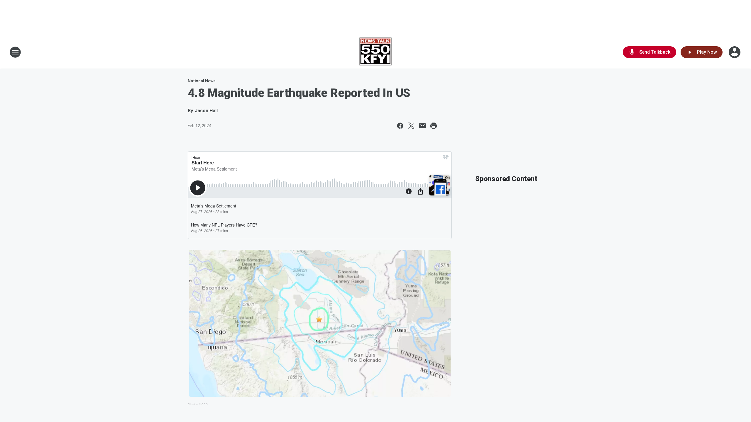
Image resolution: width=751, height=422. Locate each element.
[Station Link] (375, 52)
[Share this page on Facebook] (400, 126)
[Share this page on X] (411, 126)
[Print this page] (433, 126)
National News (202, 81)
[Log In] (735, 52)
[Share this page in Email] (422, 126)
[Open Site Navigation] (15, 52)
